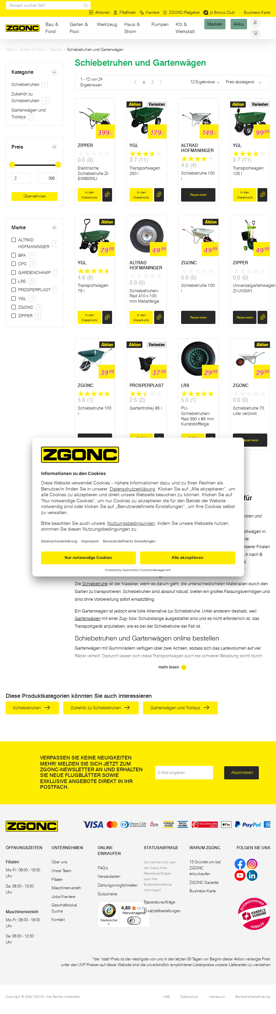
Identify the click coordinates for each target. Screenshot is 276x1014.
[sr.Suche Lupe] (86, 5)
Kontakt (58, 919)
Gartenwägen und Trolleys (175, 707)
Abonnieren (242, 772)
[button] (34, 72)
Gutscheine (107, 894)
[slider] (12, 165)
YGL (134, 145)
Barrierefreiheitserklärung (252, 996)
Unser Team (61, 870)
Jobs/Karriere (63, 896)
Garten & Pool (79, 28)
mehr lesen (169, 667)
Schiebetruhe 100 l (94, 410)
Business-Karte (257, 12)
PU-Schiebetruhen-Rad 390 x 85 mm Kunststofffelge (197, 415)
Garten (56, 49)
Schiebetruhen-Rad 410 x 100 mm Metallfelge (144, 296)
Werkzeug (107, 24)
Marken (214, 24)
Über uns (59, 862)
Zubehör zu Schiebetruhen (96, 707)
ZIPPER (85, 145)
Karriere (152, 12)
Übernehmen (35, 196)
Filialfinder (127, 12)
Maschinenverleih (66, 888)
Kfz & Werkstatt (185, 28)
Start (9, 49)
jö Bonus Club (222, 12)
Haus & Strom (132, 28)
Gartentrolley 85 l (146, 408)
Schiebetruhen (28, 84)
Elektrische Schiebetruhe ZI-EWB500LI (93, 173)
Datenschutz (189, 996)
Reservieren (198, 194)
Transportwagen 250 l (145, 170)
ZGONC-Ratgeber (184, 12)
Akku (239, 24)
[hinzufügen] (107, 195)
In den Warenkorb (89, 194)
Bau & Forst (51, 28)
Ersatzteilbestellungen (162, 910)
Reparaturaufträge (159, 902)
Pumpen (160, 24)
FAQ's (103, 868)
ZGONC (189, 262)
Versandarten (109, 876)
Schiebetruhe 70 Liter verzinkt (248, 410)
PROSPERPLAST (147, 385)
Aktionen (102, 12)
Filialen (57, 879)
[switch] (134, 921)
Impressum (217, 996)
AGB (166, 996)
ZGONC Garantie (203, 882)
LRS (185, 385)
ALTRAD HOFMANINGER (197, 148)
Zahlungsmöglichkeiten (117, 885)
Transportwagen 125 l (248, 170)
